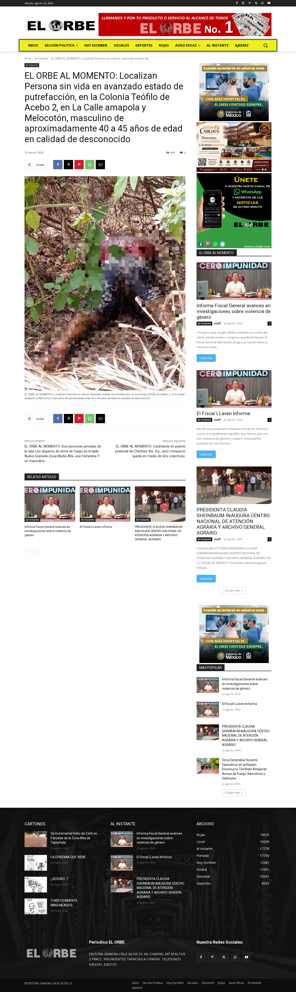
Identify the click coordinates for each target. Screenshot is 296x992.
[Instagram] (243, 3)
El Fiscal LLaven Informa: (96, 527)
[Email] (100, 164)
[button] (265, 45)
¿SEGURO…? (59, 879)
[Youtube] (268, 3)
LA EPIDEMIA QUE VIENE (68, 857)
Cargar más (232, 590)
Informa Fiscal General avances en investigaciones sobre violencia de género (48, 531)
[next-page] (35, 551)
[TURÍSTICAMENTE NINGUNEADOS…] (36, 906)
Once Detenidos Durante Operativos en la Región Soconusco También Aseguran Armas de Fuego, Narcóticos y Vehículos (244, 769)
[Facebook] (236, 3)
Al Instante (41, 58)
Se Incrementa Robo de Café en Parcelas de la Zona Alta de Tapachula (74, 838)
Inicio (28, 58)
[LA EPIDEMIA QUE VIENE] (36, 863)
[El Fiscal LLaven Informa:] (105, 504)
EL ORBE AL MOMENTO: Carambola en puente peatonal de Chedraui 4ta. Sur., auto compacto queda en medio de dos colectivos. (150, 451)
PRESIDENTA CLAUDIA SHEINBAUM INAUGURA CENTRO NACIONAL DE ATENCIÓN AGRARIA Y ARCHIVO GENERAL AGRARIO (233, 521)
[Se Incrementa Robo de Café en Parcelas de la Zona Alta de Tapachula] (36, 839)
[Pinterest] (249, 3)
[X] (256, 3)
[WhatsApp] (262, 3)
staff (217, 323)
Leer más (206, 358)
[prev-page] (27, 551)
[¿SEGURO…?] (36, 884)
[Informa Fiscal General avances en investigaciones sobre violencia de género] (50, 504)
